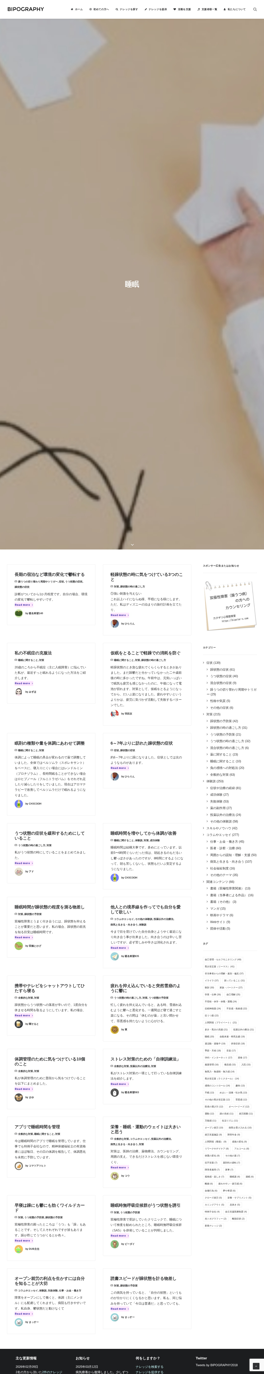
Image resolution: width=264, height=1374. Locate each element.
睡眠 (209, 1036)
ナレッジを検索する (150, 1366)
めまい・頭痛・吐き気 (233, 1092)
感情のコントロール (217, 1085)
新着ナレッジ (213, 1225)
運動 (209, 1113)
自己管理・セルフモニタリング (223, 959)
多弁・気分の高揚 (216, 1029)
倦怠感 (230, 1064)
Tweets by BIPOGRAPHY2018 (217, 1365)
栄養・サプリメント (239, 1197)
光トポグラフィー (215, 1218)
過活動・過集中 (215, 1043)
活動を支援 (184, 9)
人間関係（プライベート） (221, 1022)
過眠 (250, 1176)
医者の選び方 (214, 1106)
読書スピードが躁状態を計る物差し (144, 1278)
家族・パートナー (231, 987)
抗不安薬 (211, 1162)
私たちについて (237, 9)
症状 (61, 581)
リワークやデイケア (217, 1148)
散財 (209, 987)
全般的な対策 (25, 997)
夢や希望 (229, 1190)
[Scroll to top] (256, 1366)
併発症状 (238, 1043)
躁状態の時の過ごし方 (132, 586)
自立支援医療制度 (236, 1211)
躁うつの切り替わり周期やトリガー (38, 581)
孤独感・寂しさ (214, 1176)
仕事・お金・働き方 (70, 1290)
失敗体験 (53, 1290)
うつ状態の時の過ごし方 (31, 845)
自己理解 (233, 994)
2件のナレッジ (52, 1372)
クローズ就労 (213, 1197)
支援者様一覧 (209, 9)
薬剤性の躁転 (231, 1162)
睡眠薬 (235, 1176)
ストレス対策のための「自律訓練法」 (146, 1059)
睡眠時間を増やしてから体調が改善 (144, 833)
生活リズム (230, 1120)
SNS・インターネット (218, 1057)
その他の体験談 (143, 919)
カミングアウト (214, 1204)
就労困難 (246, 1113)
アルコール (241, 1148)
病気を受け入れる (240, 1127)
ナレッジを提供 (158, 9)
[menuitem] (77, 9)
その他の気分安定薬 (217, 1099)
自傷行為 (211, 1190)
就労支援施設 (213, 1134)
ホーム (79, 9)
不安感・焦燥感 (236, 1008)
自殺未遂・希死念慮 (232, 1036)
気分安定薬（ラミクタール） (222, 1078)
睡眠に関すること (28, 660)
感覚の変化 (239, 1141)
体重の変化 (212, 1155)
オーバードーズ (239, 1106)
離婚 (209, 1183)
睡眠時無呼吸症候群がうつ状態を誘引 (146, 1205)
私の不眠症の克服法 (33, 653)
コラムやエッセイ (124, 919)
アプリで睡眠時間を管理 (37, 1127)
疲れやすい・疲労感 (230, 1183)
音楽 (231, 1050)
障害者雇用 (212, 1169)
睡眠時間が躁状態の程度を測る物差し (50, 907)
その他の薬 (232, 1155)
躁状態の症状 (22, 587)
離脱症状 (238, 1218)
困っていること (234, 980)
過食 (242, 1057)
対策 (116, 586)
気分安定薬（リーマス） (220, 966)
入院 (246, 1064)
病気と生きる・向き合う (124, 924)
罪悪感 (241, 1099)
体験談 (139, 840)
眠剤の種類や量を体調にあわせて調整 (50, 743)
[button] (255, 9)
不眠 (209, 1092)
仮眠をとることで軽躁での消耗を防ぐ (146, 653)
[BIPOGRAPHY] (25, 9)
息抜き (235, 1204)
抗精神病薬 (213, 1008)
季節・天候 (213, 1050)
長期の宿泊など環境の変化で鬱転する (50, 574)
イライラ (212, 980)
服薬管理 (212, 1064)
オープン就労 (214, 1127)
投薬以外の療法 (243, 1029)
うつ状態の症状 (73, 581)
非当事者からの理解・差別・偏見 (224, 973)
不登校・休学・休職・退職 (221, 1001)
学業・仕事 (213, 994)
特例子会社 (212, 1211)
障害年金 (233, 1134)
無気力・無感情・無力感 (220, 1071)
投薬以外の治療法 (163, 919)
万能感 (210, 1120)
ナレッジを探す (129, 9)
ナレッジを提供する (150, 1372)
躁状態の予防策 (33, 914)
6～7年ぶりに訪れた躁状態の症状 (142, 743)
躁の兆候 (226, 1113)
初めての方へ (101, 9)
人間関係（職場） (215, 1141)
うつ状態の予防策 (159, 997)
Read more (22, 604)
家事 (229, 1169)
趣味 (240, 1085)
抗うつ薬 (212, 1015)
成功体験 (155, 840)
